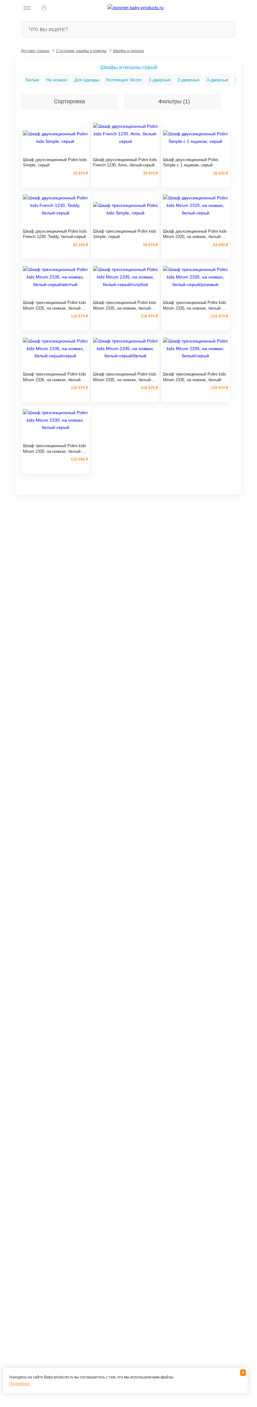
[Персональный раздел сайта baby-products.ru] (44, 8)
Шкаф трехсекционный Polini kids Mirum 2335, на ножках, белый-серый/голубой (124, 305)
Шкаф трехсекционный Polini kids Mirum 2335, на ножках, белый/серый (194, 377)
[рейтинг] (55, 152)
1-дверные (160, 79)
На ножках (56, 79)
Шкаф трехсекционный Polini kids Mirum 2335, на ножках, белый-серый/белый (124, 377)
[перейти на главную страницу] (136, 8)
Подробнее (19, 1384)
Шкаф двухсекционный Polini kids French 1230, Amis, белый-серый (125, 162)
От (9, 62)
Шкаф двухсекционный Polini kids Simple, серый (55, 162)
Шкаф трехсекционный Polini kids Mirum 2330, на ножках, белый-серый (54, 448)
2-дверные (189, 79)
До (132, 62)
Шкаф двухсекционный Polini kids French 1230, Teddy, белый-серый (55, 234)
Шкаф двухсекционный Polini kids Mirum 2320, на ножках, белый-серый (195, 234)
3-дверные (217, 79)
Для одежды (86, 79)
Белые (32, 79)
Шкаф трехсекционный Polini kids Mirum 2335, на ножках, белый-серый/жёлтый (54, 305)
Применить (167, 59)
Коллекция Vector (124, 79)
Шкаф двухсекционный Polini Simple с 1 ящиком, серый (190, 162)
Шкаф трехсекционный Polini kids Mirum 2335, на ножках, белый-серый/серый (54, 377)
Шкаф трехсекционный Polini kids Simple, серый (124, 234)
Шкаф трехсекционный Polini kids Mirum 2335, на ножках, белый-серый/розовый (194, 305)
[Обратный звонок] (58, 8)
